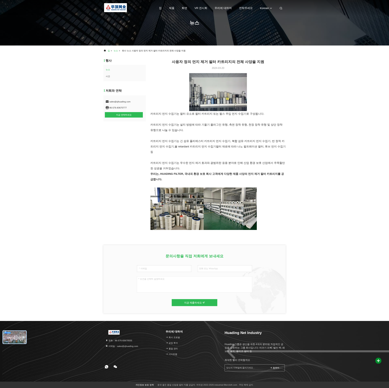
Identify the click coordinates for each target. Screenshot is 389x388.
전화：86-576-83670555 (120, 340)
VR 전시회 (200, 8)
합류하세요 (277, 368)
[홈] (115, 7)
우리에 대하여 (223, 8)
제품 (171, 8)
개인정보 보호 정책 (145, 385)
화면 (184, 8)
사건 (108, 76)
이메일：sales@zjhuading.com (123, 346)
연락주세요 (246, 8)
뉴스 (116, 50)
